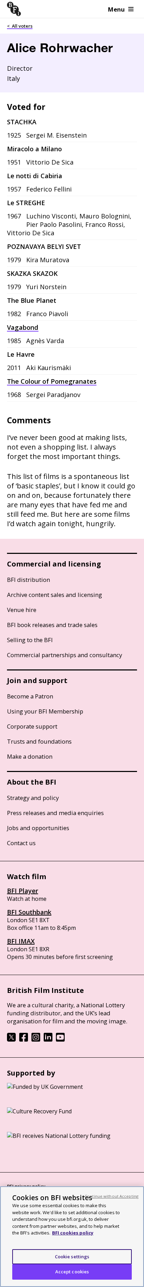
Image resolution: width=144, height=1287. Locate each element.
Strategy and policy (33, 798)
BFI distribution (28, 580)
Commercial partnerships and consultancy (64, 655)
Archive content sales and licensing (54, 595)
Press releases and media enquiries (55, 813)
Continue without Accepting (111, 1196)
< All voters (20, 26)
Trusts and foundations (39, 741)
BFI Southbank (29, 912)
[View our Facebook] (23, 1039)
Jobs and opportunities (38, 828)
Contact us (21, 843)
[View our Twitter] (11, 1039)
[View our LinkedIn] (48, 1039)
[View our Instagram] (36, 1039)
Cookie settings (72, 1256)
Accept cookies (72, 1271)
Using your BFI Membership (45, 711)
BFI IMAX (21, 941)
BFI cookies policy (72, 1233)
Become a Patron (30, 696)
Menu (116, 9)
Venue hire (21, 610)
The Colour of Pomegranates (51, 381)
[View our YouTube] (60, 1039)
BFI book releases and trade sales (52, 625)
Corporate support (32, 726)
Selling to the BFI (30, 640)
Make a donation (29, 756)
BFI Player (22, 890)
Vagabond (22, 327)
